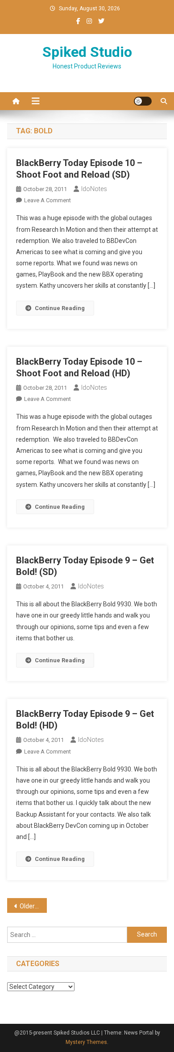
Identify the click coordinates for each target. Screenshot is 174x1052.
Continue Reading (60, 308)
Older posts (33, 906)
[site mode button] (143, 101)
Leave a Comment (47, 200)
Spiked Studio (87, 51)
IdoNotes (94, 188)
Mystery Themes (86, 1042)
